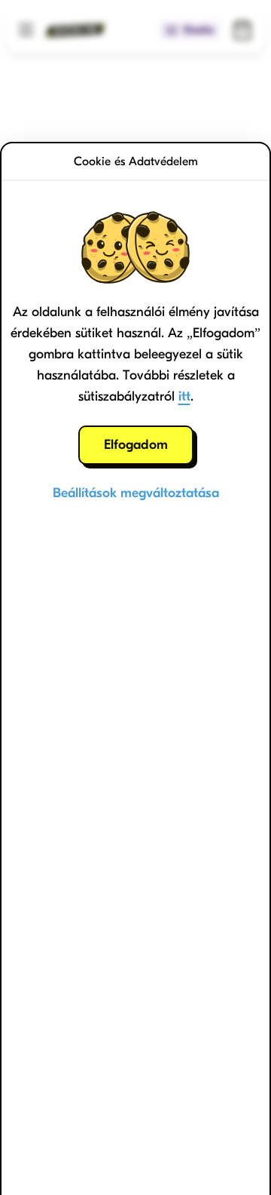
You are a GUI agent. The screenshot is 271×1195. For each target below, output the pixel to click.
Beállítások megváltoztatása (136, 493)
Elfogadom (136, 445)
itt (184, 396)
